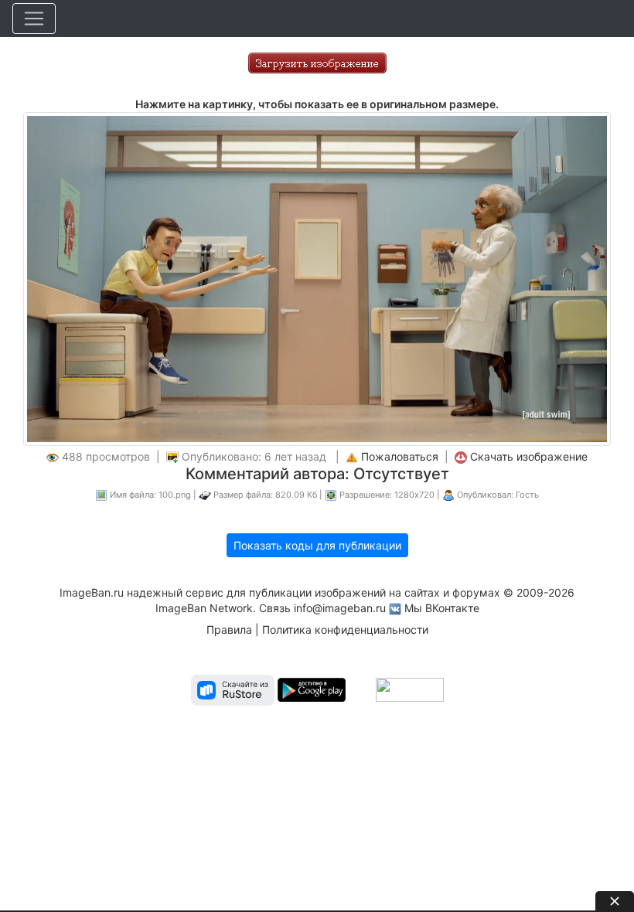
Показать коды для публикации (317, 545)
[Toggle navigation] (34, 18)
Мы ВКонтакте (441, 607)
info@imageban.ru (340, 607)
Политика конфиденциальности (345, 629)
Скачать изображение (529, 456)
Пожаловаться (399, 456)
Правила (229, 629)
